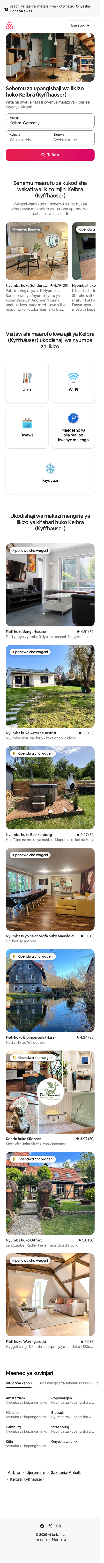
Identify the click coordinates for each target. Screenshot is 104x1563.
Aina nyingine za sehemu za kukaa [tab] (66, 1383)
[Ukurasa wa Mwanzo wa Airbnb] (9, 25)
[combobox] (50, 123)
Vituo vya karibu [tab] (19, 1383)
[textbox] (28, 140)
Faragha (41, 1539)
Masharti (59, 1539)
